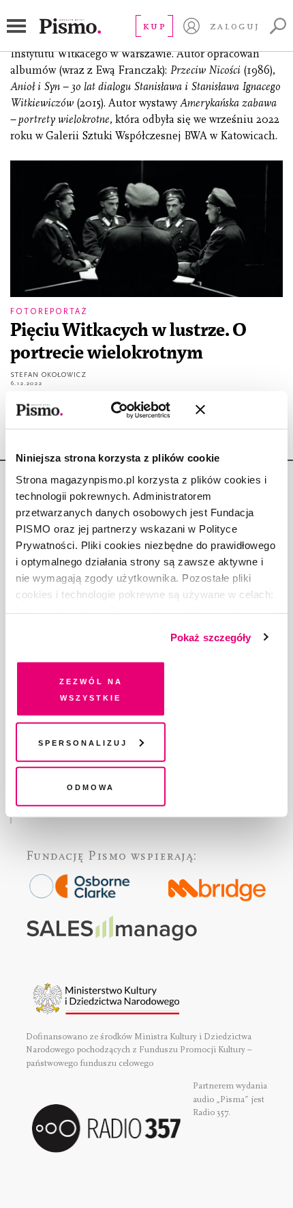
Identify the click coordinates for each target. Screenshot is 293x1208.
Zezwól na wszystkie (91, 689)
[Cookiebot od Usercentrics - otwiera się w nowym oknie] (123, 410)
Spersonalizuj (82, 741)
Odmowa (90, 786)
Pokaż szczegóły (210, 637)
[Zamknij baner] (236, 410)
